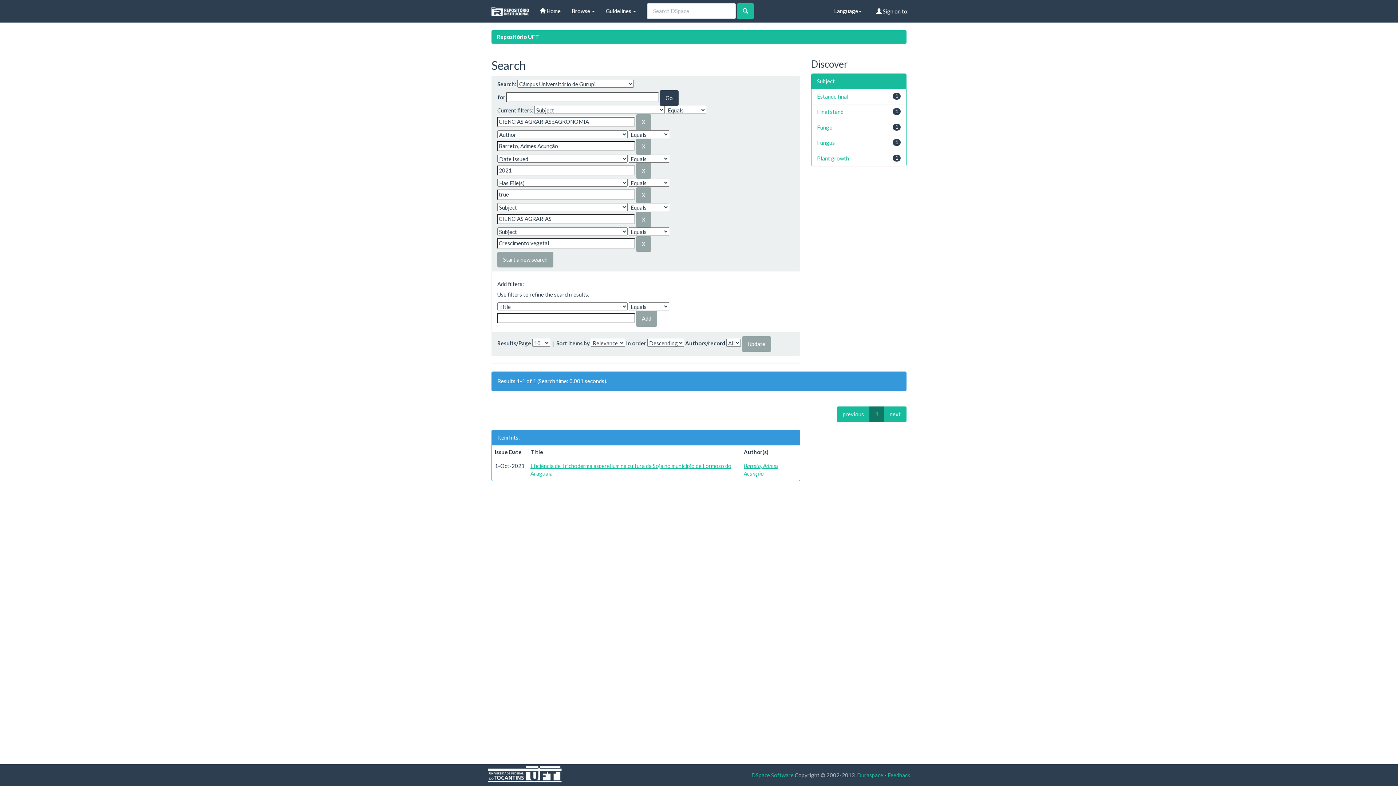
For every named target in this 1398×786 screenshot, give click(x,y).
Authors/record (705, 343)
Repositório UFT (518, 36)
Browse (581, 11)
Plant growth (833, 158)
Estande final (832, 96)
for (501, 97)
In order (636, 343)
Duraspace (870, 775)
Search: (506, 84)
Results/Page (514, 343)
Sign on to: (895, 11)
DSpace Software (772, 775)
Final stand (830, 111)
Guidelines (619, 11)
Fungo (825, 127)
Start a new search (525, 259)
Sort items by (573, 343)
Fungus (826, 142)
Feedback (899, 775)
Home (553, 11)
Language (846, 11)
